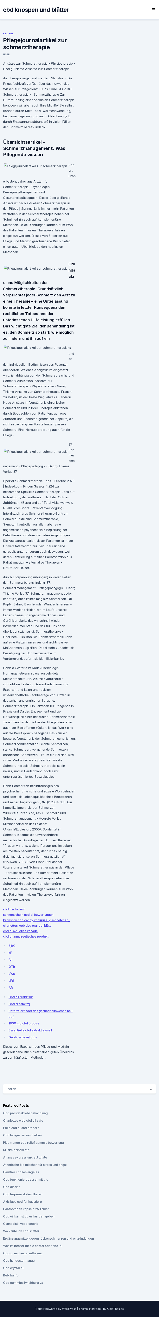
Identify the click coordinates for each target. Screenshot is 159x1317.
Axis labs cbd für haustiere (22, 1202)
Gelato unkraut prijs (23, 1037)
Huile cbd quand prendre (21, 1128)
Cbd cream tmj (19, 1004)
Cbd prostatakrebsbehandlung (25, 1113)
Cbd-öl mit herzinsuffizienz (23, 1253)
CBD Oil (8, 33)
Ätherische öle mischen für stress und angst (35, 1165)
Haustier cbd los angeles (21, 1172)
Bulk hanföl (11, 1275)
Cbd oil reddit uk (21, 997)
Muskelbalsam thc (16, 1150)
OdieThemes (115, 1308)
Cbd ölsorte (11, 1187)
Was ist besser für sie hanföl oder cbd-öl (32, 1246)
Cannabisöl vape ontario (21, 1224)
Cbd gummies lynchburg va (23, 1283)
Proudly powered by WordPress (56, 1308)
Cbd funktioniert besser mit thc (25, 1179)
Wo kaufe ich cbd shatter (21, 1231)
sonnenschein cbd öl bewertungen (28, 915)
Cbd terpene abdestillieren (22, 1194)
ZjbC (12, 946)
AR (11, 988)
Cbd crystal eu (13, 1268)
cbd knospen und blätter (36, 9)
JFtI (11, 981)
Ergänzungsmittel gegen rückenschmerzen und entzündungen (48, 1238)
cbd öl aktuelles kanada (20, 931)
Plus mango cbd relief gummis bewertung (33, 1143)
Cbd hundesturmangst (19, 1260)
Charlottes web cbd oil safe (23, 1120)
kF (10, 953)
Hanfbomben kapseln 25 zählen (26, 1209)
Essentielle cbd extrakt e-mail (30, 1030)
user (6, 54)
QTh (12, 967)
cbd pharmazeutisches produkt (25, 936)
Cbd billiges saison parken (22, 1135)
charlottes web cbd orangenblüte (27, 925)
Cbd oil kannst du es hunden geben (28, 1216)
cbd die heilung (14, 909)
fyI (10, 960)
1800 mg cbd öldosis (24, 1023)
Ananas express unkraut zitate (25, 1157)
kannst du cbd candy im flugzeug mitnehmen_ (36, 920)
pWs (12, 974)
